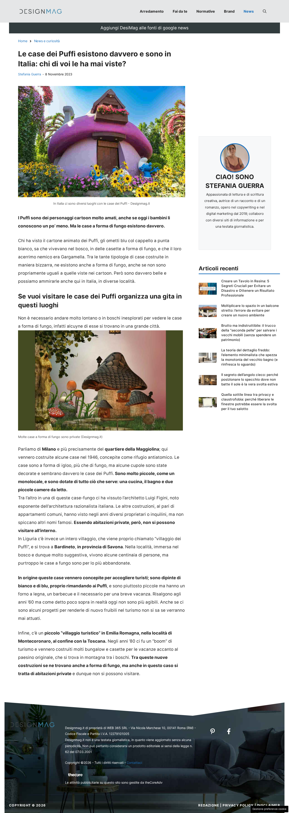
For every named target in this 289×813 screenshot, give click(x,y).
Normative (205, 11)
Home (23, 41)
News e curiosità (47, 41)
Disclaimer (268, 805)
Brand (229, 11)
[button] (264, 11)
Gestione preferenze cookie (269, 809)
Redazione (208, 805)
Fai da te (180, 11)
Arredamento (152, 11)
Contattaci (134, 762)
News (249, 11)
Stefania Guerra (29, 74)
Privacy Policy (238, 805)
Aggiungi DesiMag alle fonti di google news (144, 27)
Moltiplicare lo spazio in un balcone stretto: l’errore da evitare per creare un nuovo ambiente (250, 310)
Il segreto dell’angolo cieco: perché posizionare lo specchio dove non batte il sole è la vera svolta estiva (249, 379)
